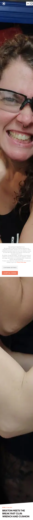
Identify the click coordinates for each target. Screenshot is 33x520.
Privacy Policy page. (21, 262)
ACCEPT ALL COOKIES (9, 273)
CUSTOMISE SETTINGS (9, 267)
